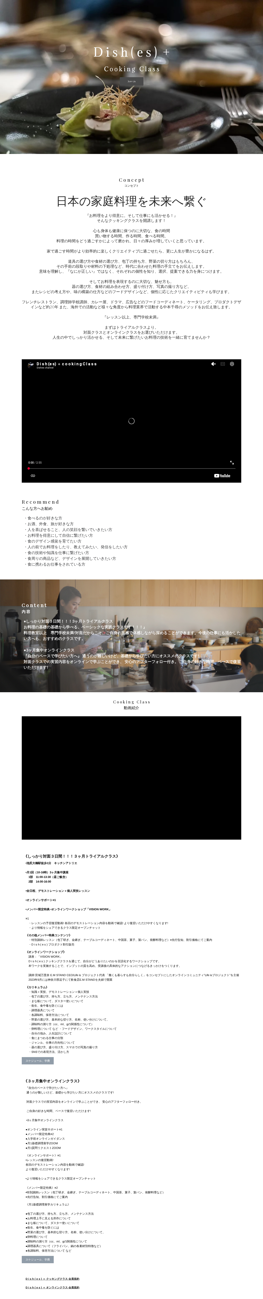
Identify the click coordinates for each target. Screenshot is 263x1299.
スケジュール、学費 (38, 1060)
